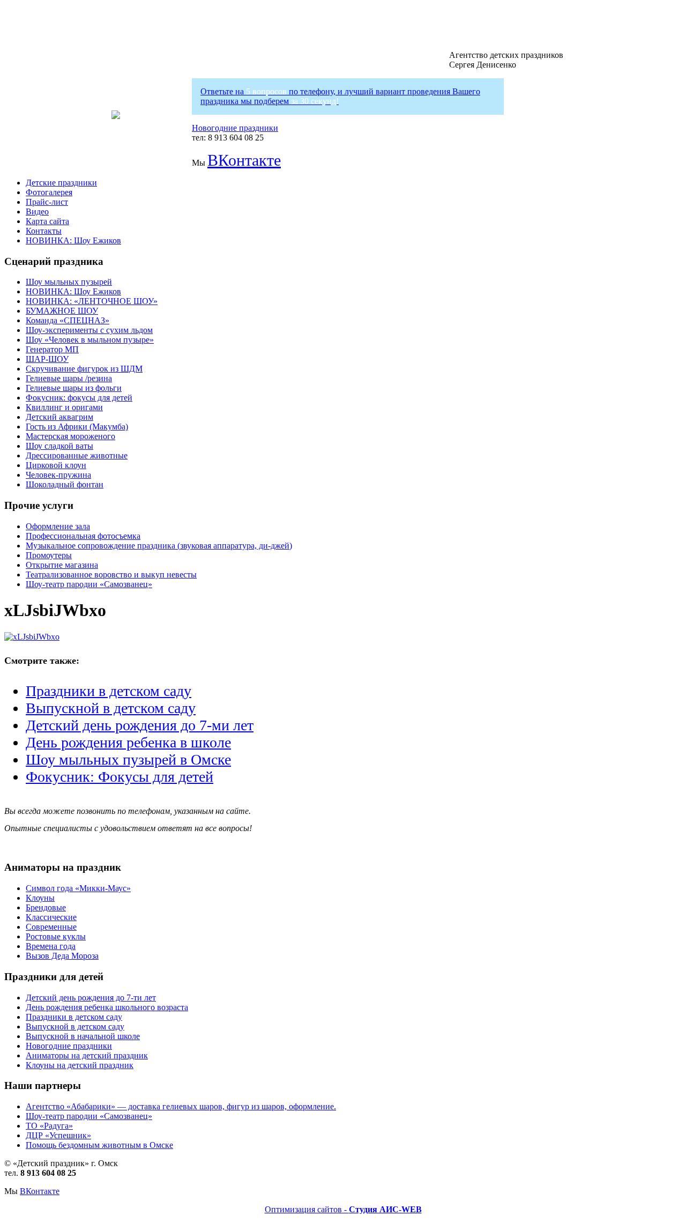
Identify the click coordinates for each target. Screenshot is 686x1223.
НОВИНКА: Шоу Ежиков (73, 240)
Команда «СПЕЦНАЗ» (67, 320)
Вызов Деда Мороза (62, 955)
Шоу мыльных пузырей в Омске (128, 759)
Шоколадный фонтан (64, 484)
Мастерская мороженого (70, 436)
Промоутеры (49, 555)
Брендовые (46, 907)
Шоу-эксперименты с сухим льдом (89, 330)
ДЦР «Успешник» (58, 1135)
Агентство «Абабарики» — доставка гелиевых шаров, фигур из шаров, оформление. (181, 1106)
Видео (37, 211)
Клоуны (40, 897)
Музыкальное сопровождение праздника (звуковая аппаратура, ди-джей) (159, 545)
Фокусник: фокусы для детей (79, 397)
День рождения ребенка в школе (128, 742)
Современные (51, 926)
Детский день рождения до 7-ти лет (91, 997)
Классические (51, 917)
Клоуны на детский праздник (79, 1065)
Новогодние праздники (235, 127)
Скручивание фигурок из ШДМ (84, 368)
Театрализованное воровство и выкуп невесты (111, 574)
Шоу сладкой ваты (59, 445)
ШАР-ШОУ (47, 359)
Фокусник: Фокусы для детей (119, 776)
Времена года (51, 946)
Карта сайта (47, 221)
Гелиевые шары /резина (69, 378)
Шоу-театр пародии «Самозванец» (89, 584)
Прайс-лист (47, 201)
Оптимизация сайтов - (343, 1209)
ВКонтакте (244, 160)
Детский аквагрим (59, 416)
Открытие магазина (62, 564)
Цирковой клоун (56, 465)
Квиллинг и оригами (64, 407)
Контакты (44, 230)
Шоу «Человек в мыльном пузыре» (90, 339)
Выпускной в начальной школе (83, 1036)
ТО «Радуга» (49, 1125)
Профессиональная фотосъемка (83, 535)
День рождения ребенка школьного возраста (107, 1007)
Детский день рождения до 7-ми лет (139, 725)
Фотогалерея (49, 192)
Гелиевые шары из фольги (74, 387)
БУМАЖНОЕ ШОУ (62, 310)
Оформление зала (58, 526)
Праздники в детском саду (108, 691)
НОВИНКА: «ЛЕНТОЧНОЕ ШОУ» (92, 301)
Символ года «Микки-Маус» (78, 888)
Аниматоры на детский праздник (87, 1055)
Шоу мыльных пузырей (69, 281)
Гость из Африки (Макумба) (77, 426)
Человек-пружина (58, 474)
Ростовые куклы (56, 936)
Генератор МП (52, 349)
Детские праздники (61, 182)
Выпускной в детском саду (111, 708)
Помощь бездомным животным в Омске (99, 1145)
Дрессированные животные (77, 455)
